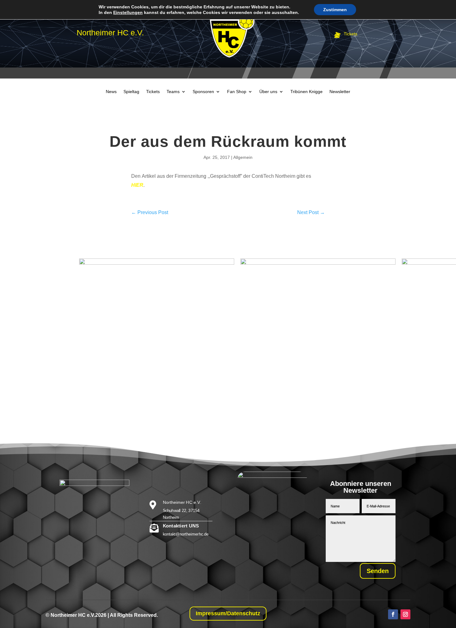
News (111, 91)
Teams (173, 91)
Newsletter (339, 91)
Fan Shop (236, 91)
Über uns (268, 91)
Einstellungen (128, 12)
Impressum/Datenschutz (228, 613)
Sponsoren (203, 91)
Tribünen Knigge (306, 91)
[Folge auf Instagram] (405, 614)
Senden (378, 570)
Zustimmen (335, 9)
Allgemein (243, 157)
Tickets (153, 91)
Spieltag (131, 91)
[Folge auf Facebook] (393, 614)
